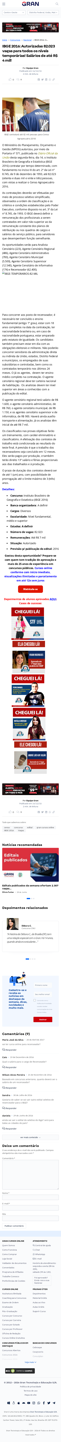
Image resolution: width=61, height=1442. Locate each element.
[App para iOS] (18, 1403)
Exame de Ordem (10, 1302)
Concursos (15, 40)
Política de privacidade (30, 1387)
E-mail (6, 1204)
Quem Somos (8, 1245)
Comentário (8, 1158)
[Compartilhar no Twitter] (42, 79)
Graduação (7, 1307)
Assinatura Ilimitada (11, 1294)
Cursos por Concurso (12, 1316)
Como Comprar (9, 1254)
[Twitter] (48, 1403)
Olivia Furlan (8, 892)
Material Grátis (40, 1298)
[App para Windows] (8, 1403)
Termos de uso (30, 1391)
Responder (11, 1049)
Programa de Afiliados (12, 1272)
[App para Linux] (13, 1403)
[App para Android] (23, 1403)
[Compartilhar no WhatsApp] (49, 79)
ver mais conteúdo (29, 1137)
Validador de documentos (14, 1263)
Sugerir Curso (39, 1311)
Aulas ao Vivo (39, 1302)
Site (4, 1214)
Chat (37, 1250)
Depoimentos (39, 1294)
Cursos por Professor (12, 1329)
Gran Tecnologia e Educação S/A (43, 1412)
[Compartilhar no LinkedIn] (45, 79)
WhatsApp (40, 1254)
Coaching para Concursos (14, 1298)
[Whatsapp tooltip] (38, 1403)
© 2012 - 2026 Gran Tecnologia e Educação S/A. (30, 1382)
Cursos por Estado (11, 1325)
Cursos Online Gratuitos (13, 1338)
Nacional (27, 40)
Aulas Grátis (38, 1307)
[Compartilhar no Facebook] (38, 79)
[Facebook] (43, 1403)
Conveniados (8, 1268)
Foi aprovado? (41, 1280)
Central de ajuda (43, 1245)
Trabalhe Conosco (10, 1276)
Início (4, 40)
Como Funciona (9, 1250)
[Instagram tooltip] (33, 1403)
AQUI (53, 599)
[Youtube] (28, 1403)
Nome (5, 1193)
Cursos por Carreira (11, 1320)
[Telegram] (53, 1403)
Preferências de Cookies (13, 1281)
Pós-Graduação (9, 1311)
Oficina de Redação (11, 1333)
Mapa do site (31, 1395)
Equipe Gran (32, 68)
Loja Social (7, 1259)
